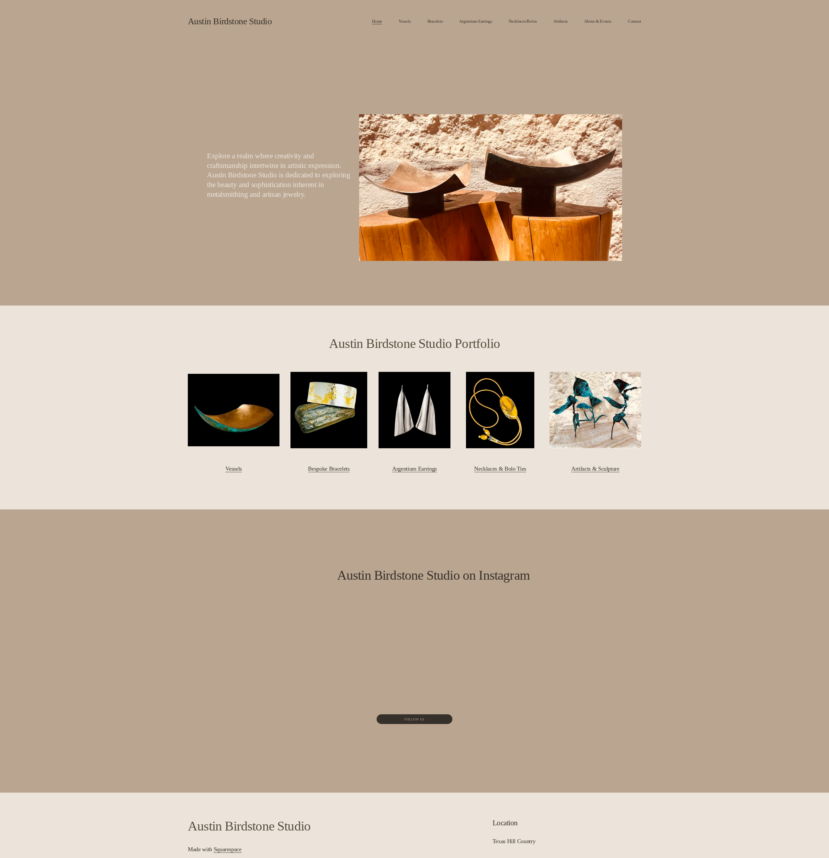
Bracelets (435, 21)
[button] (358, 616)
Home (377, 21)
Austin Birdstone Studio (230, 21)
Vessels (405, 21)
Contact (634, 21)
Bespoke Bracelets (328, 468)
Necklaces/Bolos (523, 21)
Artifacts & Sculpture (595, 468)
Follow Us (414, 719)
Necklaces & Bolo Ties (500, 468)
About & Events (597, 21)
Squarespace (228, 849)
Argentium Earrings (475, 21)
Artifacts (560, 21)
